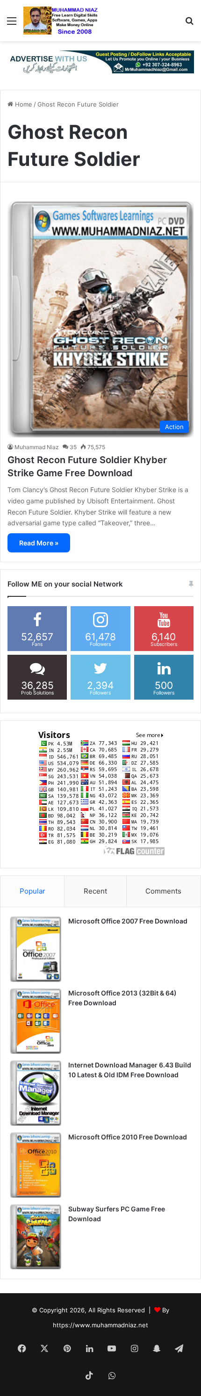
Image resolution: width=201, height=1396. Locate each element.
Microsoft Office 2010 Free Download (127, 1137)
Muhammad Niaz (36, 447)
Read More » (38, 543)
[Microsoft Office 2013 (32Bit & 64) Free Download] (35, 1021)
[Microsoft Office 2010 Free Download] (35, 1165)
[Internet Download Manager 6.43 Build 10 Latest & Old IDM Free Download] (35, 1093)
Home (22, 104)
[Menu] (11, 24)
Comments (163, 891)
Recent (95, 891)
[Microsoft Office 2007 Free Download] (35, 949)
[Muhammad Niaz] (60, 21)
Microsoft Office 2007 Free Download (127, 921)
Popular (32, 891)
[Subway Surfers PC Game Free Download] (35, 1237)
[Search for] (189, 24)
